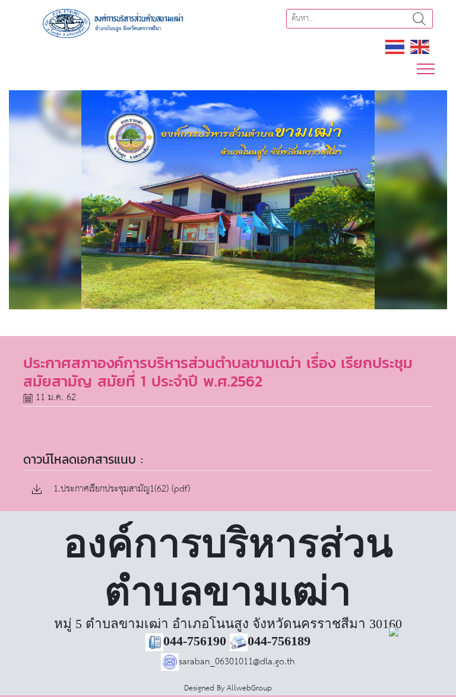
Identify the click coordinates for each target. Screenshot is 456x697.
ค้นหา (419, 18)
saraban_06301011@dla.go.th (237, 661)
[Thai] (395, 46)
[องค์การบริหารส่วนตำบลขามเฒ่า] (121, 22)
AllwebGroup (249, 688)
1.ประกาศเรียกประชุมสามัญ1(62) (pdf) (120, 489)
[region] (228, 199)
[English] (420, 46)
